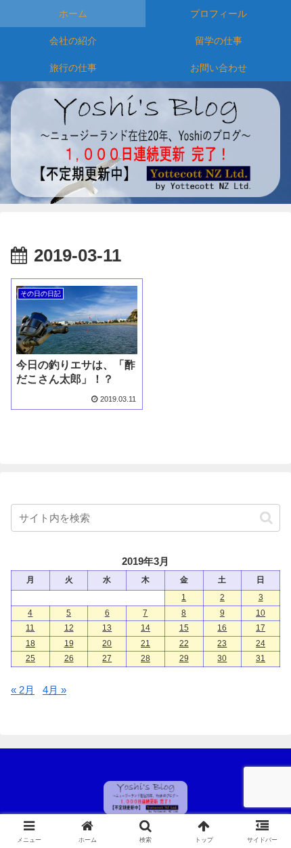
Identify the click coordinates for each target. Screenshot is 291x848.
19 (69, 643)
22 (184, 643)
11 (30, 628)
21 (145, 643)
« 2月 (23, 690)
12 (69, 628)
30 (222, 658)
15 (184, 628)
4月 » (54, 690)
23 (222, 643)
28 (145, 658)
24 (260, 643)
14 (145, 628)
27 (107, 658)
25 (30, 658)
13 (107, 628)
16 (222, 628)
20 (107, 643)
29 (184, 658)
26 (69, 658)
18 (30, 643)
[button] (266, 518)
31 (260, 658)
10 (260, 613)
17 (260, 628)
